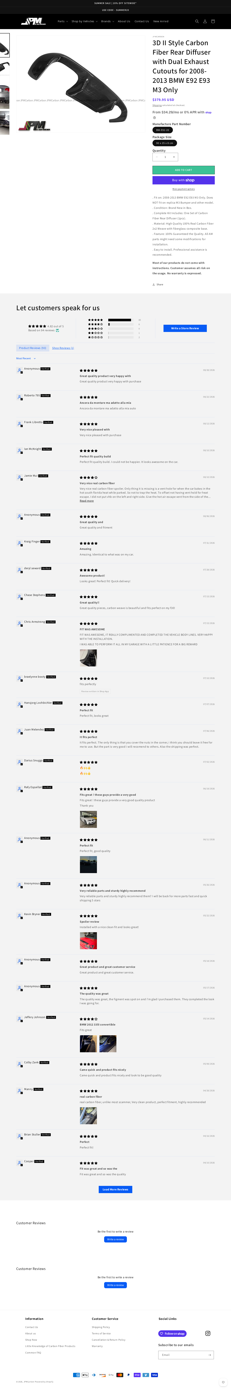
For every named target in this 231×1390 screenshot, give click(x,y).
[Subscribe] (210, 1355)
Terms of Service (101, 1333)
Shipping (157, 105)
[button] (62, 21)
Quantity (158, 150)
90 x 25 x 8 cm (164, 143)
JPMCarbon (29, 1381)
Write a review (115, 1239)
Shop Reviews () (63, 348)
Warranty (97, 1346)
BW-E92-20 (162, 130)
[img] (46, 326)
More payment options (184, 188)
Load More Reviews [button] (115, 1189)
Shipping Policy (101, 1327)
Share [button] (160, 284)
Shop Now (31, 1339)
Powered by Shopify (44, 1381)
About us (30, 1333)
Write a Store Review (185, 328)
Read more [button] (87, 501)
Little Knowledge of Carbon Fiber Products (50, 1346)
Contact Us (31, 1327)
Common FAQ (33, 1352)
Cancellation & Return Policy (108, 1339)
